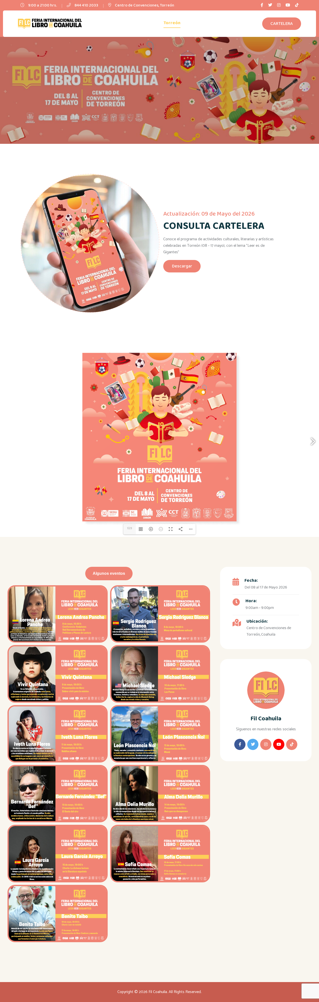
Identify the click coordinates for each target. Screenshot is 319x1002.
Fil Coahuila (265, 719)
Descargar (182, 266)
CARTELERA (281, 23)
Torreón (171, 22)
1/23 (129, 528)
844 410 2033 (86, 5)
